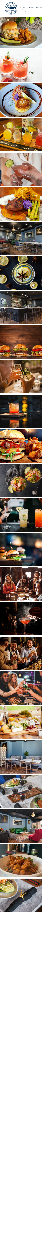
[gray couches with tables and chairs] (21, 757)
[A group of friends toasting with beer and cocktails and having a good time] (21, 688)
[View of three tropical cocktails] (21, 515)
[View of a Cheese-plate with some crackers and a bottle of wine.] (21, 722)
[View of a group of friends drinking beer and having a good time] (21, 584)
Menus (31, 7)
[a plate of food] (21, 100)
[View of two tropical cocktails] (21, 65)
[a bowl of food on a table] (21, 860)
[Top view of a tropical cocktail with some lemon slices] (21, 273)
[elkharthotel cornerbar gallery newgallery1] (21, 826)
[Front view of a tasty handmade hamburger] (21, 549)
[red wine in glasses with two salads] (21, 791)
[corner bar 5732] (21, 238)
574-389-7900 (24, 8)
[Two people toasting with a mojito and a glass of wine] (21, 376)
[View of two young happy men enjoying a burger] (21, 653)
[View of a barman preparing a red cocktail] (21, 618)
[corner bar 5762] (21, 307)
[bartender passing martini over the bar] (21, 169)
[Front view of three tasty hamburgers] (21, 342)
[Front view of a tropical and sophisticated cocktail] (21, 411)
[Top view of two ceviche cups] (21, 480)
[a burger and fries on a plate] (21, 31)
